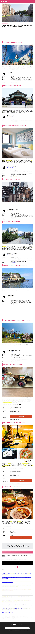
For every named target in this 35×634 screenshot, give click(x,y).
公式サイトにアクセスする (14, 176)
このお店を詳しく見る (21, 416)
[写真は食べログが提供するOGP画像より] (17, 396)
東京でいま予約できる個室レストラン (7, 612)
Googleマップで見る (10, 73)
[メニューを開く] (33, 1)
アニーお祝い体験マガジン (4, 1)
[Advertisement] (9, 34)
